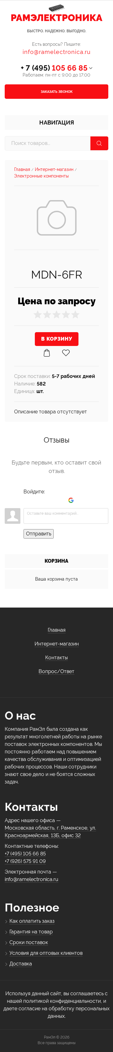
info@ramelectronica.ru (57, 52)
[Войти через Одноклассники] (81, 500)
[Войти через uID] (28, 500)
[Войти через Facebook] (49, 500)
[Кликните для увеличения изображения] (56, 217)
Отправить (38, 534)
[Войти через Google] (71, 500)
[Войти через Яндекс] (60, 500)
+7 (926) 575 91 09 (25, 861)
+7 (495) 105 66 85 (25, 854)
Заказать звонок (57, 92)
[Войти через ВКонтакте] (39, 500)
